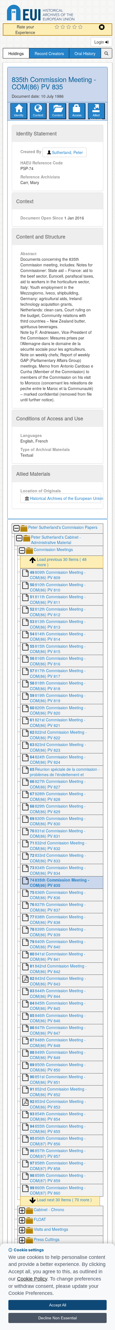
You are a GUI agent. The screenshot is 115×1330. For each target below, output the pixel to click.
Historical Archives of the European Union (65, 498)
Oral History (85, 53)
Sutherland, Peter (67, 152)
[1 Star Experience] (58, 27)
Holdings (16, 53)
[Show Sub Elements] (21, 1211)
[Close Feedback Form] (102, 27)
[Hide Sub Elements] (16, 529)
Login (99, 42)
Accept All (57, 1305)
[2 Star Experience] (63, 27)
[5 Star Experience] (81, 27)
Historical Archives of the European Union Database (56, 13)
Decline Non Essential (57, 1318)
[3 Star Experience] (69, 27)
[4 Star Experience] (75, 27)
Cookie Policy (32, 1279)
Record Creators (49, 53)
